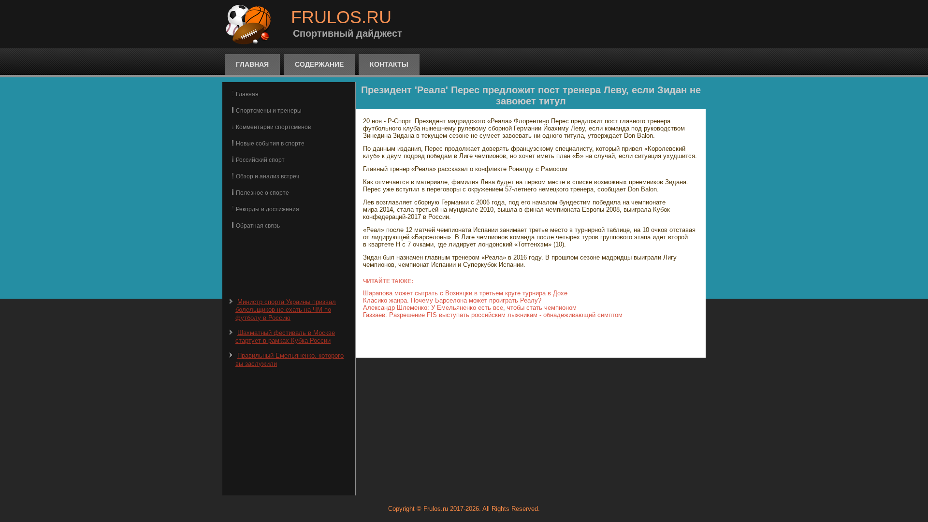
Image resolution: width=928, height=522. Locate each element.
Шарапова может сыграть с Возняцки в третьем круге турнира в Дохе (465, 293)
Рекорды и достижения (267, 209)
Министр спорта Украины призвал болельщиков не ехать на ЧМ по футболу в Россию (285, 309)
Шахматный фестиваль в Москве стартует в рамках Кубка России (285, 336)
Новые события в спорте (270, 143)
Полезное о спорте (262, 192)
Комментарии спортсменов (273, 127)
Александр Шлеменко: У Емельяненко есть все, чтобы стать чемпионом (470, 307)
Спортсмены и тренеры (269, 110)
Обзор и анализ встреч (267, 176)
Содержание (319, 64)
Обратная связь (258, 225)
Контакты (389, 64)
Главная (252, 64)
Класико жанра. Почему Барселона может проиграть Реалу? (452, 300)
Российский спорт (260, 160)
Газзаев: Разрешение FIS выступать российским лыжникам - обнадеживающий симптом (493, 315)
